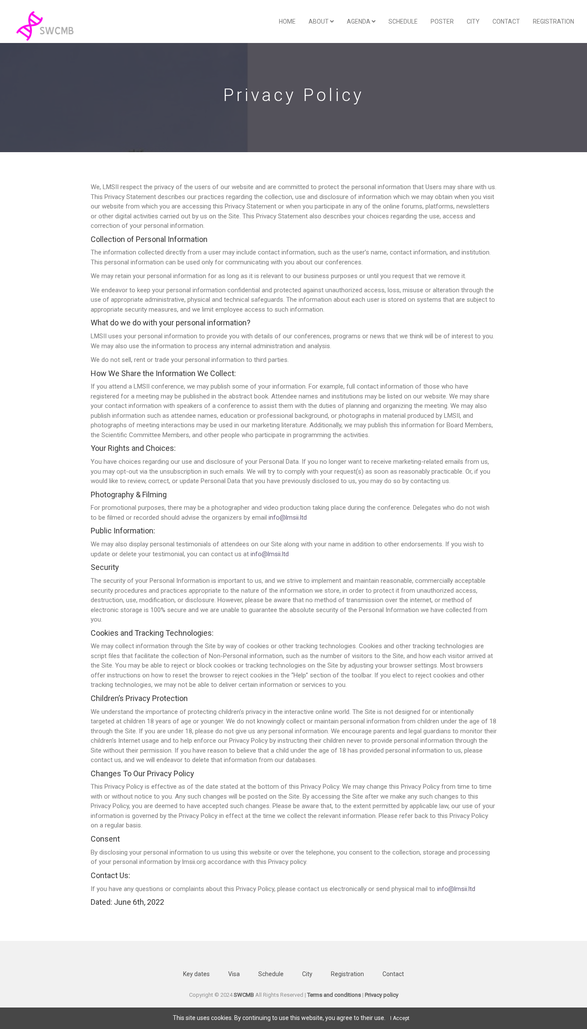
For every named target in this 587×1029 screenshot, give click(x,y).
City (473, 21)
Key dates (196, 974)
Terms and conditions (334, 995)
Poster (442, 21)
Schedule (403, 21)
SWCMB (244, 995)
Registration (553, 21)
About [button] (319, 21)
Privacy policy (381, 995)
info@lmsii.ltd (288, 517)
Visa (234, 974)
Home (287, 21)
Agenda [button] (359, 21)
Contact (506, 21)
